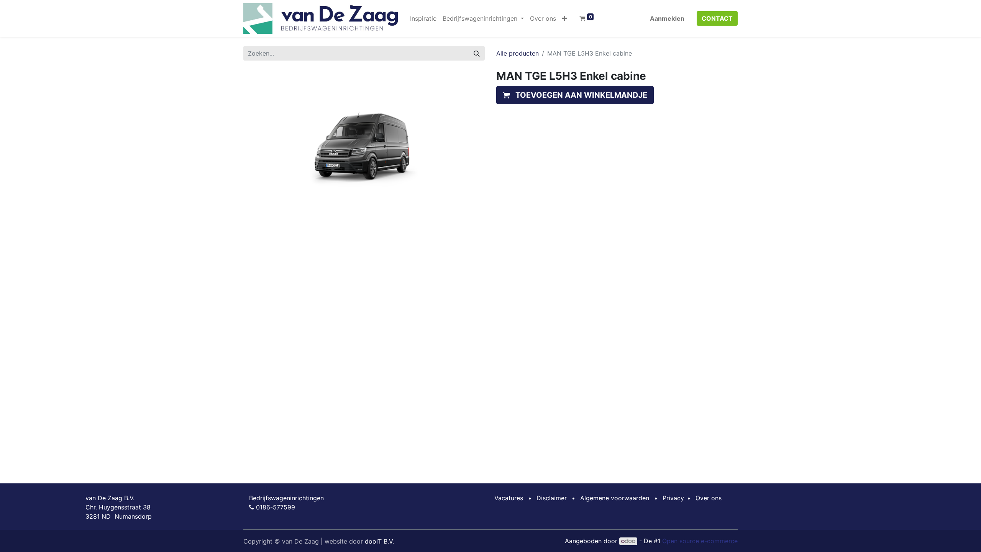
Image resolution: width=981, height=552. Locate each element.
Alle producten (517, 53)
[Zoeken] (477, 53)
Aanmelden (667, 18)
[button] (564, 18)
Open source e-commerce (700, 541)
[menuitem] (423, 18)
